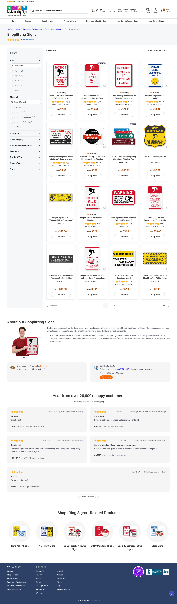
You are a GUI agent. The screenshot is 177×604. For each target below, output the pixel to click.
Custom (28, 21)
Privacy (59, 582)
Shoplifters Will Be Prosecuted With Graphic (92, 219)
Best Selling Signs (156, 21)
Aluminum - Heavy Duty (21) (24, 117)
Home (13, 21)
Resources (61, 578)
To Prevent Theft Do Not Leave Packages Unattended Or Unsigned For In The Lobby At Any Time (61, 277)
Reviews (39, 575)
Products (60, 575)
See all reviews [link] (87, 497)
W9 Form (39, 593)
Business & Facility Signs (96, 21)
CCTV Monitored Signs (102, 546)
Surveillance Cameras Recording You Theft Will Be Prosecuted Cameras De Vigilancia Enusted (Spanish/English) (155, 219)
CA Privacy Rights (63, 589)
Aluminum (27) (19, 112)
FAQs (59, 586)
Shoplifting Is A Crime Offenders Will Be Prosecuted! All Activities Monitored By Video (61, 219)
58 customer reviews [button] (27, 40)
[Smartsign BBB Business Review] (157, 572)
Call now (108, 377)
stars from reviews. (24, 1)
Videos (38, 578)
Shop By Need (47, 21)
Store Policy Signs (19, 546)
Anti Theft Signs (47, 546)
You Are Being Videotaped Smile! (155, 97)
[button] (148, 10)
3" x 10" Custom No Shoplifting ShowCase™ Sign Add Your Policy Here (124, 158)
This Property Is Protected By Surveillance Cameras (124, 97)
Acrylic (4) (17, 107)
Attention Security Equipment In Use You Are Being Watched (92, 158)
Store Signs (157, 546)
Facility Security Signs (53, 29)
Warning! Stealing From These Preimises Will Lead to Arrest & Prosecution (61, 158)
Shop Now (60, 114)
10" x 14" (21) (18, 71)
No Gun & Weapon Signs (128, 21)
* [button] (44, 369)
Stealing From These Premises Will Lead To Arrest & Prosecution (123, 219)
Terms (38, 582)
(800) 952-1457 (123, 369)
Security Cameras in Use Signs (130, 548)
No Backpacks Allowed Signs (74, 548)
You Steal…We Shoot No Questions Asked (123, 277)
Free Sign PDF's (42, 586)
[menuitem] (14, 21)
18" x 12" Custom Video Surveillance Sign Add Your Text (92, 97)
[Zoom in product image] (72, 86)
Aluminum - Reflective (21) (23, 122)
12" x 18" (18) (18, 76)
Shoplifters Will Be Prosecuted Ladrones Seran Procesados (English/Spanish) (92, 277)
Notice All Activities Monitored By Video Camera (61, 97)
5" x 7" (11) (17, 86)
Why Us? (60, 571)
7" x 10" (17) (18, 81)
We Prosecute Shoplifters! (155, 157)
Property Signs (70, 21)
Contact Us (40, 571)
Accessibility (41, 589)
